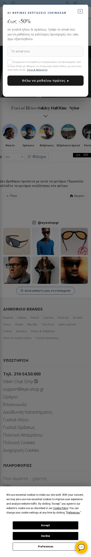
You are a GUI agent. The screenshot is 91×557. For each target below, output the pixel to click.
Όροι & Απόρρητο (37, 69)
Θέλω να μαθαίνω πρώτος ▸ (45, 80)
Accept (45, 525)
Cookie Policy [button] (60, 508)
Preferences (45, 546)
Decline (45, 536)
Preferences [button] (73, 512)
